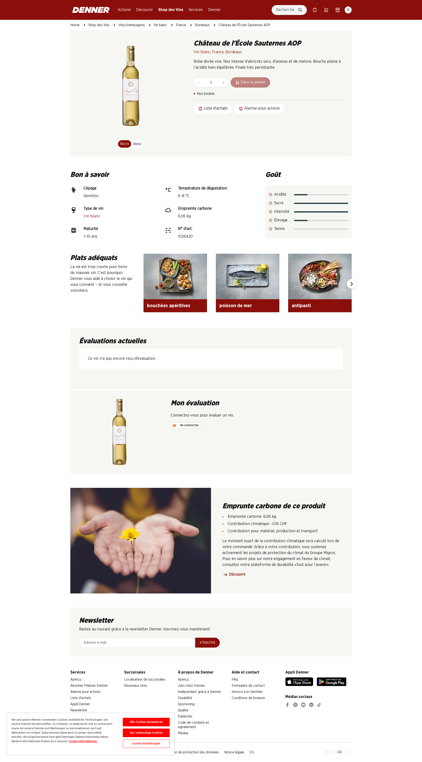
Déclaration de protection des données (189, 752)
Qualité (183, 710)
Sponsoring (186, 704)
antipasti (301, 305)
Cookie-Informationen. (83, 741)
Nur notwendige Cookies (146, 732)
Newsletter (78, 710)
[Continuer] (352, 284)
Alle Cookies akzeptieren (146, 722)
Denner (214, 10)
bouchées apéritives (168, 305)
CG (251, 752)
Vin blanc (160, 25)
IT (350, 752)
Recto (124, 144)
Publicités (185, 716)
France (181, 25)
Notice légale (234, 752)
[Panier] (326, 10)
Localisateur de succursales (144, 679)
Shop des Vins (170, 10)
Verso (137, 144)
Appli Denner (80, 704)
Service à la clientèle (247, 692)
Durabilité (185, 698)
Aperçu (75, 679)
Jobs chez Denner (191, 685)
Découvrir (144, 10)
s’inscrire (207, 642)
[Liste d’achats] (314, 10)
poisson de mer (235, 305)
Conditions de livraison (248, 698)
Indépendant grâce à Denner (199, 692)
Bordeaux (202, 25)
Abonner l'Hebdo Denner (89, 685)
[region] (90, 734)
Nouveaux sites (135, 685)
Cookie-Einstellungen (146, 743)
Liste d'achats (80, 698)
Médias (183, 733)
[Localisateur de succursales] (337, 10)
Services (196, 10)
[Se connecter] (348, 9)
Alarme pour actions (85, 692)
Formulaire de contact (248, 685)
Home (75, 25)
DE (328, 752)
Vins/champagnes (131, 25)
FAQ (235, 679)
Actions (124, 10)
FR (339, 752)
